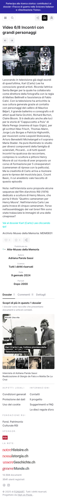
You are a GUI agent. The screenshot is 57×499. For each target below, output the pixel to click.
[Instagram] (8, 485)
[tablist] (28, 295)
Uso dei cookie (11, 404)
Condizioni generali (14, 394)
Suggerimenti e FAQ (41, 404)
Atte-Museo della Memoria (23, 249)
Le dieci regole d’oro (42, 409)
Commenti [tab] (25, 294)
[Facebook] (4, 485)
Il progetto (36, 399)
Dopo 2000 (21, 283)
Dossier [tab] (9, 294)
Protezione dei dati (14, 399)
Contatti (35, 394)
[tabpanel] (28, 341)
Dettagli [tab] (41, 294)
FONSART (19, 491)
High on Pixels (25, 494)
